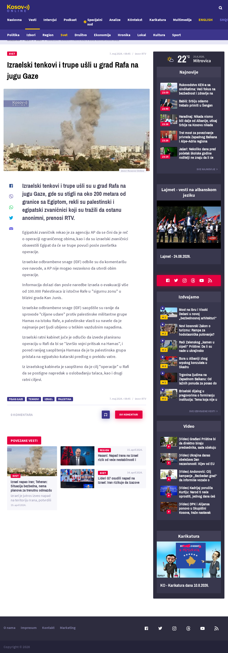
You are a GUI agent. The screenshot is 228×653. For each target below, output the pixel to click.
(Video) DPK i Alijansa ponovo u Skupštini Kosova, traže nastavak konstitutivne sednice (188, 508)
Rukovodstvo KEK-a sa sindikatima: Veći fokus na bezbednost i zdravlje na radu (188, 89)
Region (48, 35)
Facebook (167, 280)
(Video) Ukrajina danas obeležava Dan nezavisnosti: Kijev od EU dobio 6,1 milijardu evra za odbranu (188, 459)
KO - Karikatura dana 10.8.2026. (189, 567)
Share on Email (11, 229)
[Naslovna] (18, 8)
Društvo (81, 35)
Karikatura (157, 19)
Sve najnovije (206, 169)
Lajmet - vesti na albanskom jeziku (188, 192)
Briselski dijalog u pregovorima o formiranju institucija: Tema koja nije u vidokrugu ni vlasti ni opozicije (188, 395)
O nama (9, 627)
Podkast (70, 19)
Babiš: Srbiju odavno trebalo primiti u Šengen (188, 105)
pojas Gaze (16, 399)
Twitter (176, 280)
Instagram (184, 280)
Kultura (159, 35)
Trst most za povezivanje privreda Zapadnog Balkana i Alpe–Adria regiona (188, 137)
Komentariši (106, 415)
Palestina (64, 399)
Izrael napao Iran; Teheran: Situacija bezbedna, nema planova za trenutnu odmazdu (32, 478)
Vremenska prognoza (189, 59)
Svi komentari (128, 414)
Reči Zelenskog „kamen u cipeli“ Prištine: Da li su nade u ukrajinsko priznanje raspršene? (188, 346)
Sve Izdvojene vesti (202, 411)
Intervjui (50, 19)
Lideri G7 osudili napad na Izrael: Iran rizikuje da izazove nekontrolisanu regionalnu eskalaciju (103, 478)
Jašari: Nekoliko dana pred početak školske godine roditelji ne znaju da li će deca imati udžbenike (188, 153)
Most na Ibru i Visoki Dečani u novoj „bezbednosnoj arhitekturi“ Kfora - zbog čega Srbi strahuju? (188, 314)
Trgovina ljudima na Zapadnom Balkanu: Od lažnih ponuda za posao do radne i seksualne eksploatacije (188, 379)
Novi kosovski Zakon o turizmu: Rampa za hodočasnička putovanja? (188, 330)
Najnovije (188, 72)
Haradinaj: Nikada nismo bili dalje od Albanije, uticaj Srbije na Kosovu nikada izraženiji (188, 120)
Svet (64, 35)
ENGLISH (206, 19)
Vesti (32, 19)
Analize (114, 19)
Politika (13, 35)
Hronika (124, 35)
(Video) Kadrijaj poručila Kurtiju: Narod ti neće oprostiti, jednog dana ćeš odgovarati (188, 492)
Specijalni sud (94, 21)
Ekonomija (102, 35)
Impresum (29, 627)
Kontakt (48, 627)
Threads (193, 280)
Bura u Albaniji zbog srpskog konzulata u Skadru (188, 362)
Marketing (68, 627)
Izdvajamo (189, 297)
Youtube (201, 280)
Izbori (30, 35)
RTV (144, 53)
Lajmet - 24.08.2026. (189, 232)
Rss (210, 280)
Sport (176, 35)
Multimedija (182, 19)
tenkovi (33, 399)
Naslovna (14, 19)
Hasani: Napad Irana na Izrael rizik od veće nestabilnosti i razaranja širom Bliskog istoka (103, 455)
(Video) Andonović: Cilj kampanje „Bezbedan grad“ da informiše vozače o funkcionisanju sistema (188, 475)
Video (188, 426)
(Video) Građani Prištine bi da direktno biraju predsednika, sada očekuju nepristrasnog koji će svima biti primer (188, 443)
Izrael (49, 399)
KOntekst (135, 19)
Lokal (141, 35)
